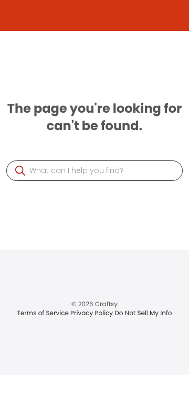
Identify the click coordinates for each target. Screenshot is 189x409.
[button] (20, 171)
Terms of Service (43, 313)
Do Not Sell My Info (143, 313)
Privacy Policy (92, 313)
